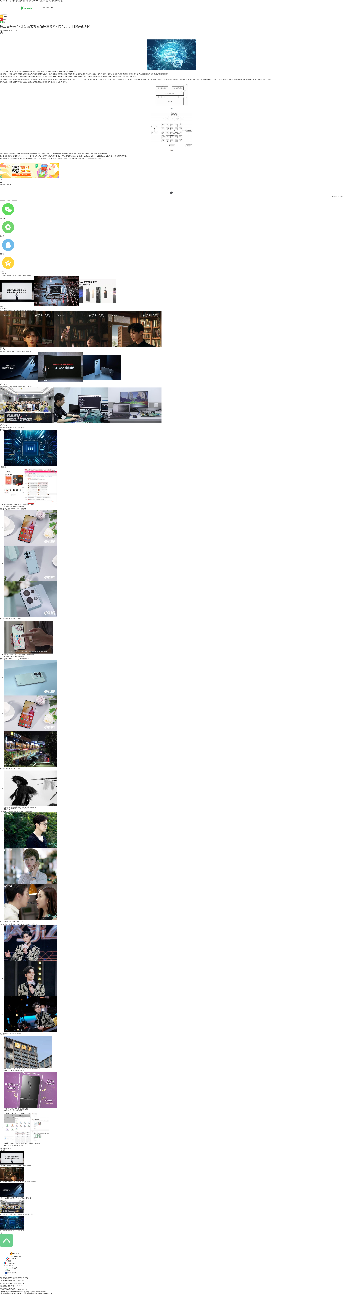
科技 (61, 1)
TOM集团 (2, 1289)
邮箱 (35, 1)
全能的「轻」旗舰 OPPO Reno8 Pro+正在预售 (13, 509)
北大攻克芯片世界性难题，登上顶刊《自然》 (12, 427)
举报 (1, 183)
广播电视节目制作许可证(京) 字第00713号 (12, 1280)
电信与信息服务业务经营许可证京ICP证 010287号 (14, 1278)
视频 (41, 1)
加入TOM (24, 1289)
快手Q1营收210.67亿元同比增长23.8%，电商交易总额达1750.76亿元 (23, 1068)
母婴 (30, 1)
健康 (47, 1)
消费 (52, 1)
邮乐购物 (8, 1289)
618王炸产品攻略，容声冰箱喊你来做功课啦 (16, 1109)
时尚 (18, 1)
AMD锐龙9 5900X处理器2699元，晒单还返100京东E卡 (19, 504)
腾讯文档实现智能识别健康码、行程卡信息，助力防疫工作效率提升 (22, 1144)
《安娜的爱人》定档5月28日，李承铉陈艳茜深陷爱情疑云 (16, 811)
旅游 (24, 1)
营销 (32, 1)
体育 (12, 1)
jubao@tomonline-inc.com (45, 1293)
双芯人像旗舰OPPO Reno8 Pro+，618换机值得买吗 (14, 659)
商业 (38, 1)
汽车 (55, 1)
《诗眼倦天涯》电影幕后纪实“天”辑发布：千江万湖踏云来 (20, 807)
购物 (58, 1)
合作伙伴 (13, 1289)
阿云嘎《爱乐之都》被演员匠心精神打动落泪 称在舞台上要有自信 (18, 924)
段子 (50, 1)
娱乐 (10, 1)
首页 (1, 1)
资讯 (4, 1)
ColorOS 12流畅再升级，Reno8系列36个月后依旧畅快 (19, 654)
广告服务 (18, 1289)
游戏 (21, 1)
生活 (27, 1)
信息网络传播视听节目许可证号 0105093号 (12, 1283)
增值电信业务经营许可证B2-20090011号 (11, 1286)
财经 (44, 1)
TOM (5, 1110)
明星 (15, 1)
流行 (7, 1)
